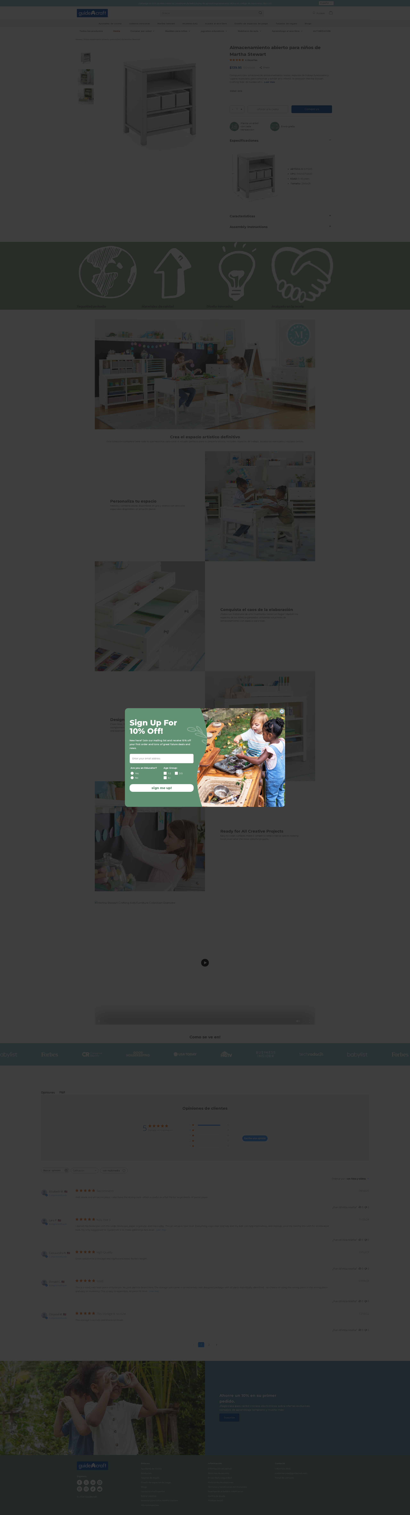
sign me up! (162, 788)
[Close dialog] (282, 711)
